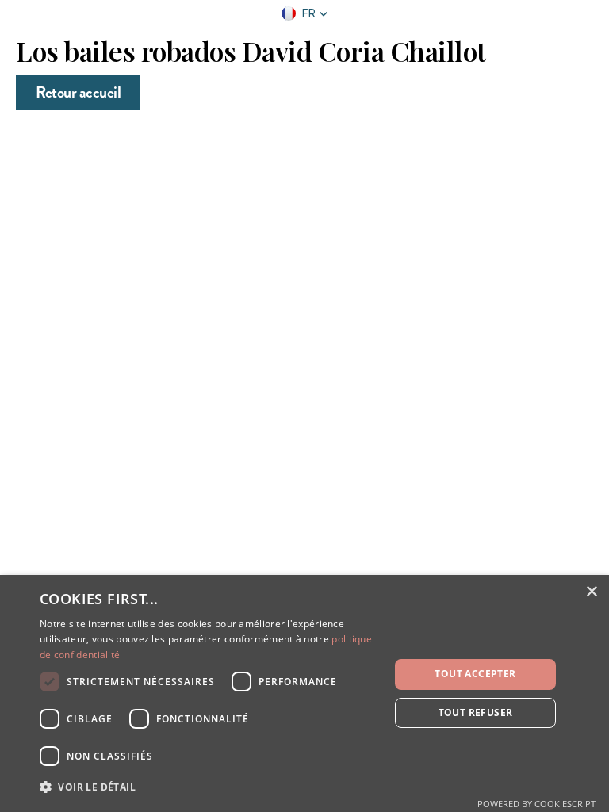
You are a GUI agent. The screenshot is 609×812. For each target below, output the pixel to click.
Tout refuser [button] (476, 712)
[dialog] (304, 693)
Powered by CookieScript (536, 804)
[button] (305, 13)
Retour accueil (78, 92)
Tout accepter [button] (475, 673)
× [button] (591, 592)
